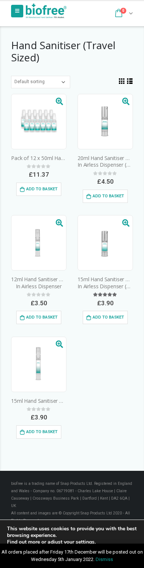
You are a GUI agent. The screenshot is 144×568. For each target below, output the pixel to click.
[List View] (129, 81)
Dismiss (104, 559)
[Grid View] (121, 81)
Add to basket (42, 189)
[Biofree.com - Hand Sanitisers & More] (46, 11)
